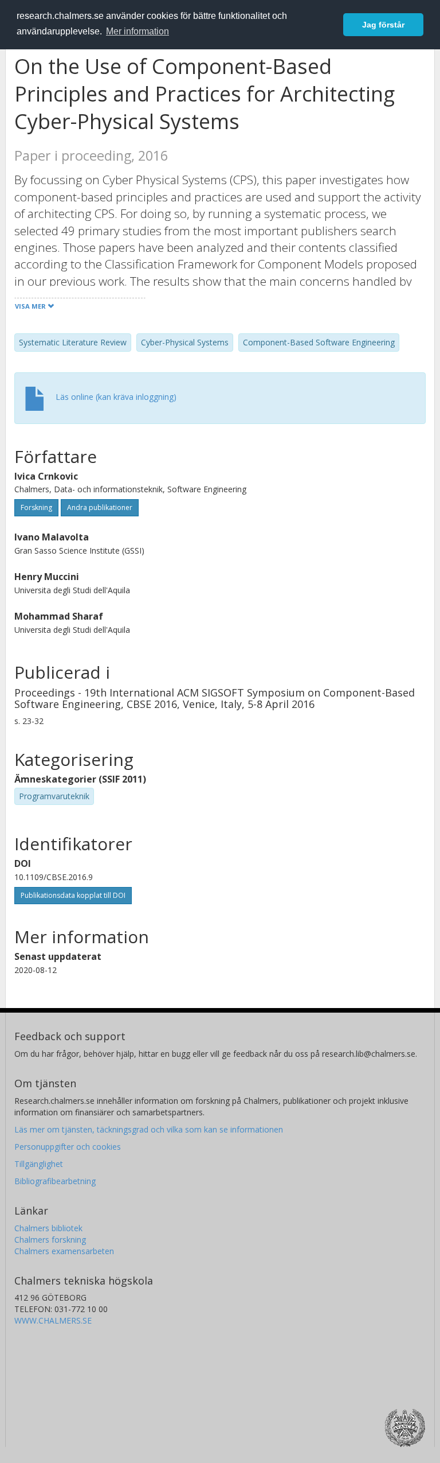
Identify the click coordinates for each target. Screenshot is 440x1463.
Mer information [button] (137, 31)
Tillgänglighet (38, 1163)
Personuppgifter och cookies (67, 1146)
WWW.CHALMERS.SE (53, 1320)
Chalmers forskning (50, 1239)
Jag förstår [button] (383, 24)
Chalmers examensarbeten (64, 1251)
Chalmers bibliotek (48, 1228)
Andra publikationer (99, 507)
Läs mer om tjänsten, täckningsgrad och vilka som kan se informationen (148, 1129)
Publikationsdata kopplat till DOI (73, 895)
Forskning (36, 507)
